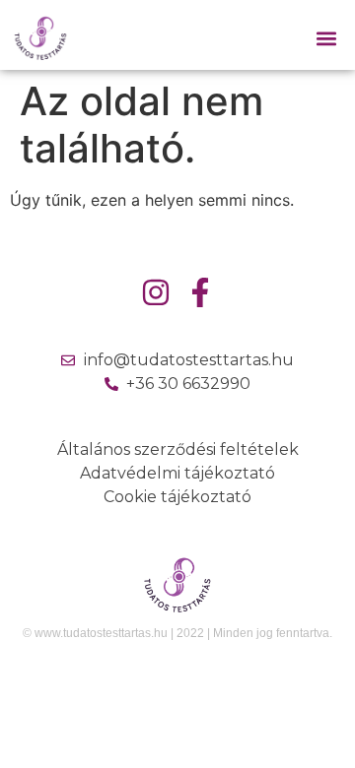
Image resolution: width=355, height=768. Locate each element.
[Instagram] (156, 292)
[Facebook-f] (200, 292)
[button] (327, 39)
